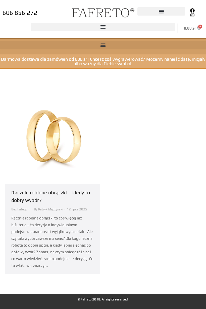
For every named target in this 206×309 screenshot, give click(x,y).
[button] (161, 11)
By (48, 209)
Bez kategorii (20, 209)
